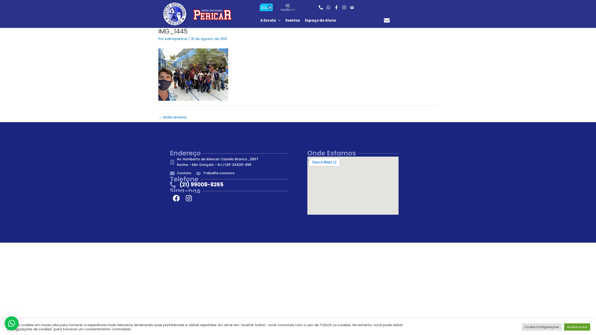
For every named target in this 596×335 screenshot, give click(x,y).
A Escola (268, 20)
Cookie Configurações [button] (542, 327)
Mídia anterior (173, 117)
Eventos (292, 20)
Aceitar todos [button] (577, 327)
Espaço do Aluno (320, 20)
